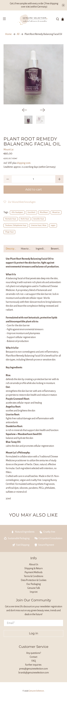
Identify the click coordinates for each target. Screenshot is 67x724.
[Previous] (24, 110)
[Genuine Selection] (33, 19)
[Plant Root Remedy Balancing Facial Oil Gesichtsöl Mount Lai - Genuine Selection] (33, 74)
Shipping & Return (33, 568)
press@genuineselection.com (33, 668)
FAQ (33, 661)
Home (8, 34)
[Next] (42, 110)
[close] (63, 5)
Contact (33, 657)
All (18, 34)
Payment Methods (33, 572)
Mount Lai (8, 149)
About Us (33, 564)
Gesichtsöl (31, 212)
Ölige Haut (9, 232)
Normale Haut (10, 219)
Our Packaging (33, 584)
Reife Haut (25, 219)
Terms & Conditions (33, 576)
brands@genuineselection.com (33, 672)
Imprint (33, 592)
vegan (53, 225)
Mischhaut (44, 212)
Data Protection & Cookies (33, 580)
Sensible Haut (38, 219)
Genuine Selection (36, 691)
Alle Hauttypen (17, 212)
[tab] (11, 248)
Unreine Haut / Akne (38, 225)
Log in (33, 633)
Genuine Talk (33, 588)
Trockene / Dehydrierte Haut (15, 225)
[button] (20, 202)
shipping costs (24, 163)
